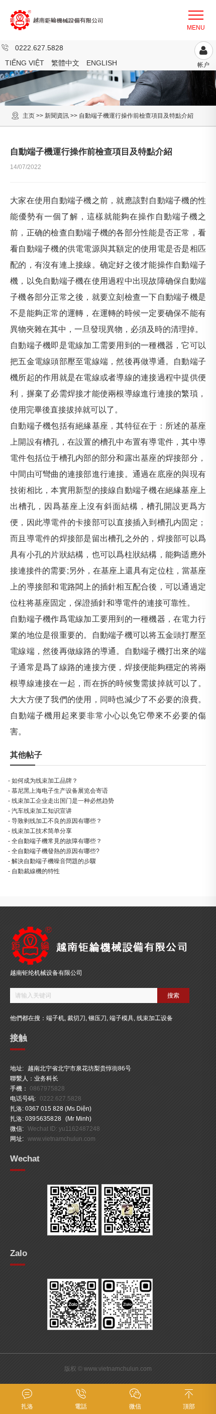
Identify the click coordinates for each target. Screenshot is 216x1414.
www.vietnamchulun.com (61, 1138)
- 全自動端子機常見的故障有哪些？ (55, 841)
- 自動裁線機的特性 (34, 871)
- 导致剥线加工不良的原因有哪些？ (55, 820)
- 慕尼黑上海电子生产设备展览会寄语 (58, 790)
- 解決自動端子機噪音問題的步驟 (52, 861)
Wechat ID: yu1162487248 (64, 1128)
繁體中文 (65, 63)
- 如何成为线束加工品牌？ (43, 780)
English (101, 63)
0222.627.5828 (39, 48)
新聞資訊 (57, 115)
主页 (29, 115)
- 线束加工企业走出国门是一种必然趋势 (61, 800)
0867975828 (47, 1088)
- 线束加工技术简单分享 (40, 831)
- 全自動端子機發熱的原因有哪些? (53, 851)
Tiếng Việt (24, 63)
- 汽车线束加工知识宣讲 (40, 810)
